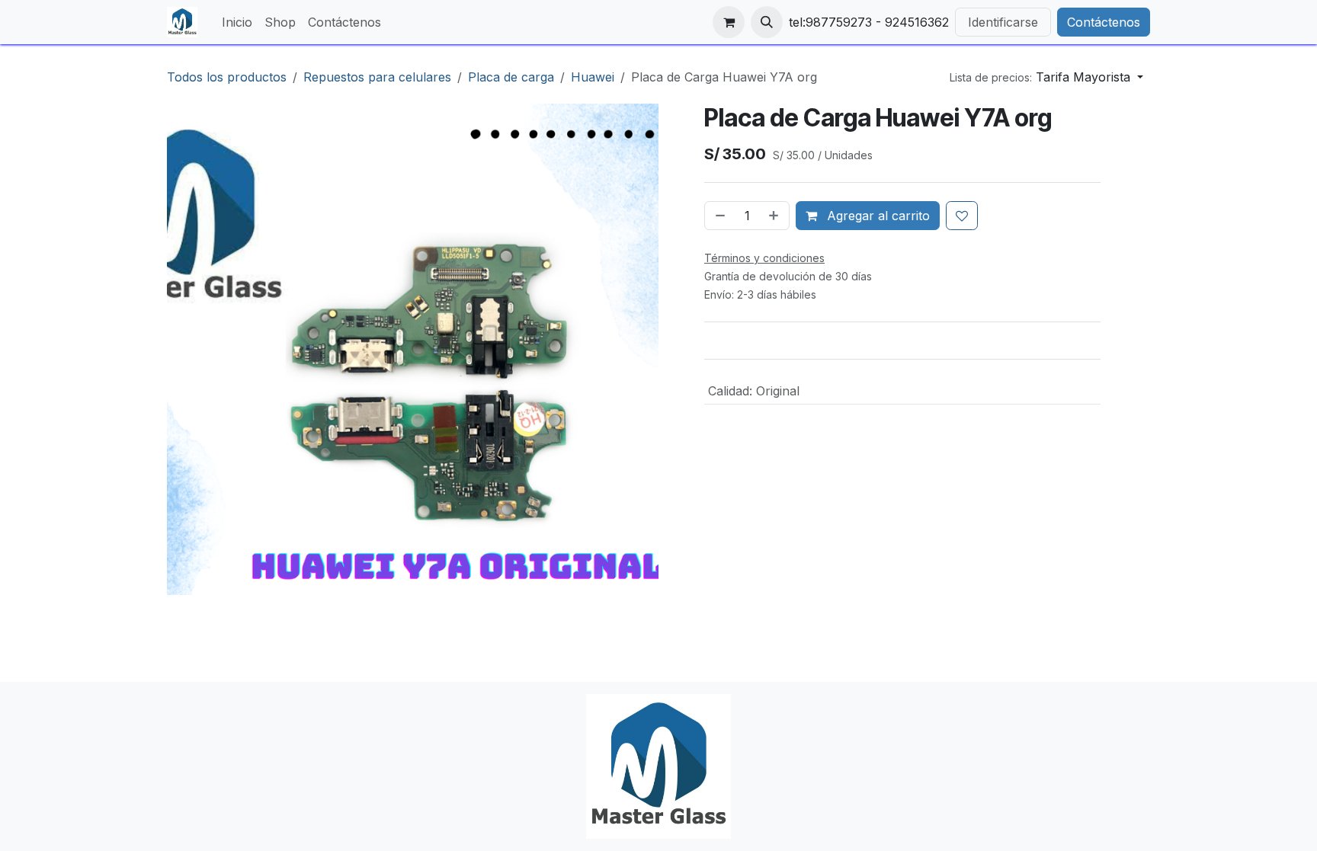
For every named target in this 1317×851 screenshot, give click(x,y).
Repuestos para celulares (377, 77)
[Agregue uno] (775, 215)
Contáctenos (1103, 22)
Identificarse (1003, 22)
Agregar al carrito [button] (876, 215)
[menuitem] (237, 22)
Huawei (592, 77)
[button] (767, 22)
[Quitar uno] (718, 215)
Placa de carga (511, 77)
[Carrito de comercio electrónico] (729, 22)
